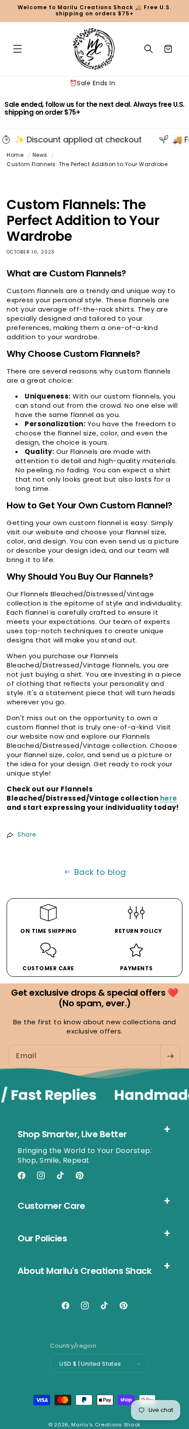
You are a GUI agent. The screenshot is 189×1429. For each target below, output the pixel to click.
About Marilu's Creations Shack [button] (84, 1271)
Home (15, 155)
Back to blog (100, 872)
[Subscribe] (170, 1056)
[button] (17, 48)
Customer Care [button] (51, 1206)
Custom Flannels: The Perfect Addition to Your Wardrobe (87, 164)
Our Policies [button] (42, 1238)
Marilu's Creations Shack (106, 1424)
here (168, 798)
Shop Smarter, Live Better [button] (72, 1134)
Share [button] (27, 834)
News (40, 155)
